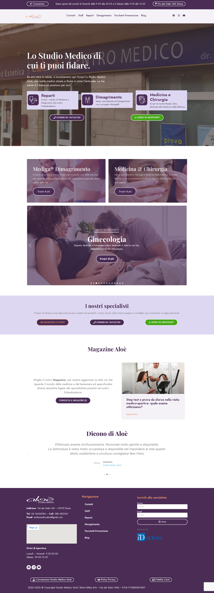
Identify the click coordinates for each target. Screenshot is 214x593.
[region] (107, 245)
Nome (140, 503)
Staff (80, 15)
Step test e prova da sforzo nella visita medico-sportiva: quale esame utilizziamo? (152, 403)
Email (139, 512)
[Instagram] (179, 15)
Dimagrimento (104, 15)
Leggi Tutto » (132, 414)
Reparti (90, 15)
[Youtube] (184, 15)
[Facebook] (174, 15)
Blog (143, 15)
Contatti (70, 15)
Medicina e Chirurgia (160, 97)
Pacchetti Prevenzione (126, 15)
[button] (30, 245)
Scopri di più (44, 191)
